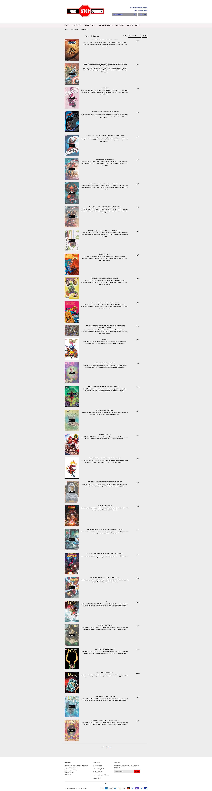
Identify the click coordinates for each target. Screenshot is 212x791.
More (137, 25)
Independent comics (104, 25)
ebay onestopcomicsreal (71, 768)
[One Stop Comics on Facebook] (105, 784)
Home (66, 25)
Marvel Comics (74, 29)
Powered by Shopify (82, 788)
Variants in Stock (69, 772)
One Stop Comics (72, 788)
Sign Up (137, 771)
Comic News (68, 774)
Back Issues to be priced (71, 770)
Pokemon (130, 25)
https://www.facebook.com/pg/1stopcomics (76, 765)
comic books (76, 25)
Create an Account (143, 10)
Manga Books (119, 25)
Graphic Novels (89, 25)
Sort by (125, 36)
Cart (144, 14)
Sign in (135, 10)
